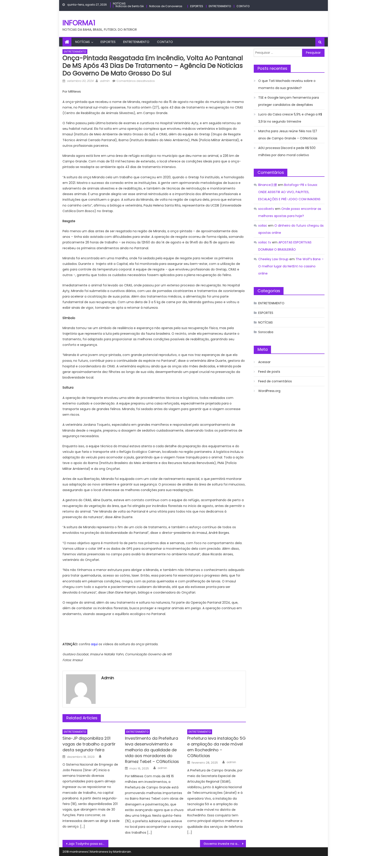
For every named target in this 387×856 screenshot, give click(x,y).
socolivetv (266, 209)
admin (104, 81)
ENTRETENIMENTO (220, 6)
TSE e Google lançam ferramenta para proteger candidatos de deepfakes (288, 101)
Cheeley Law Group (273, 259)
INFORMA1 (78, 23)
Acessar (264, 362)
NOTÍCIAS (119, 3)
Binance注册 (267, 185)
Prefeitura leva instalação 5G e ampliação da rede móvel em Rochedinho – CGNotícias (216, 746)
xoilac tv (264, 242)
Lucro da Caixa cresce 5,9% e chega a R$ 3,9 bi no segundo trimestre (290, 118)
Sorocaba (265, 332)
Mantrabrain (122, 852)
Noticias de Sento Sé (130, 6)
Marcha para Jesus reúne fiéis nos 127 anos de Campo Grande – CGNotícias (287, 135)
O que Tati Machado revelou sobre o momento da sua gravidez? (287, 84)
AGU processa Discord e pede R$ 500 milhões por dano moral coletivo (287, 151)
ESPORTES (196, 6)
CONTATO (242, 6)
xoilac (262, 225)
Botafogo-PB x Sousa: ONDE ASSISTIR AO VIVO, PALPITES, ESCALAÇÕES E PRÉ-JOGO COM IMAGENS (289, 192)
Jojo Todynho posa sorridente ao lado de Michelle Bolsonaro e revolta (88, 843)
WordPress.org (269, 391)
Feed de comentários (275, 381)
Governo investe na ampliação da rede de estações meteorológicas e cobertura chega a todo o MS (225, 843)
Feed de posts (269, 371)
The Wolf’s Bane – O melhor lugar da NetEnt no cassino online (291, 266)
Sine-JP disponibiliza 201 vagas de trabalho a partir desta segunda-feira (89, 744)
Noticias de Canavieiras (165, 6)
